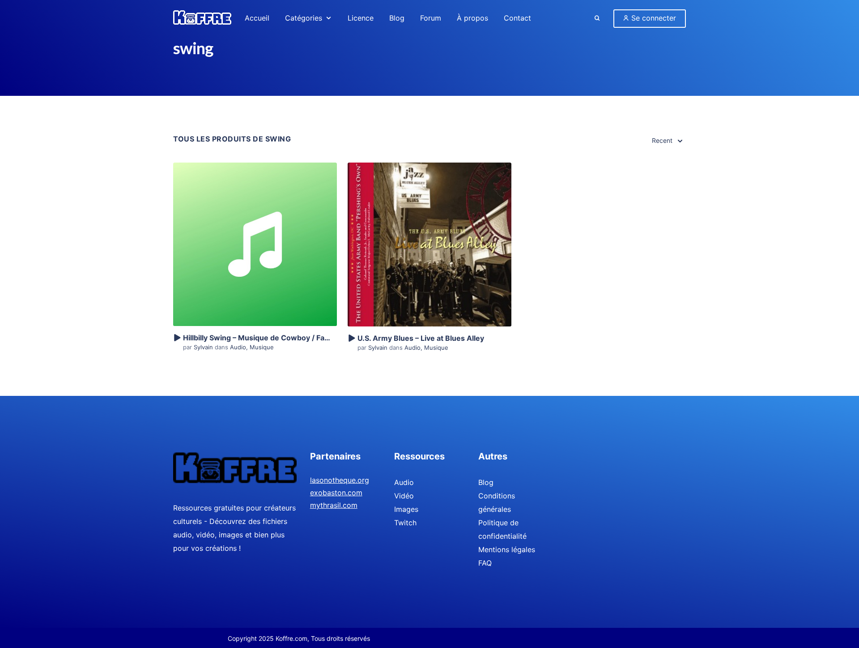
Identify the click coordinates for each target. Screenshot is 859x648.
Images (406, 509)
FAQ (485, 562)
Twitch (405, 522)
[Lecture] (176, 338)
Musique (262, 347)
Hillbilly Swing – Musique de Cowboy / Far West (265, 337)
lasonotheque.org (339, 480)
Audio (238, 347)
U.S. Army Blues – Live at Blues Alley (420, 338)
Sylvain (204, 347)
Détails (255, 228)
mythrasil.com (333, 505)
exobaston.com (336, 492)
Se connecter (652, 17)
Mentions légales (506, 549)
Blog (485, 482)
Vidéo (404, 495)
